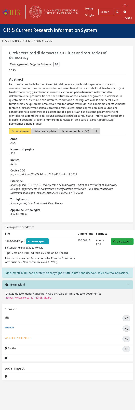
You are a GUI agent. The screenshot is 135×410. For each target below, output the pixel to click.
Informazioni (16, 284)
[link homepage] (12, 12)
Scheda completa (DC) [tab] (75, 131)
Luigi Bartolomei (40, 64)
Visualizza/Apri (122, 241)
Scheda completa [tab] (45, 131)
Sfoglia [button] (89, 15)
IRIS (4, 41)
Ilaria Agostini (18, 64)
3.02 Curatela (44, 41)
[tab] (96, 131)
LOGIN (127, 18)
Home (89, 8)
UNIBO (14, 41)
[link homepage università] (53, 12)
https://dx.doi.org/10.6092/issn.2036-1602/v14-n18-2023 (43, 174)
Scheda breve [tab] (20, 131)
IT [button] (124, 5)
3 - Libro (28, 41)
